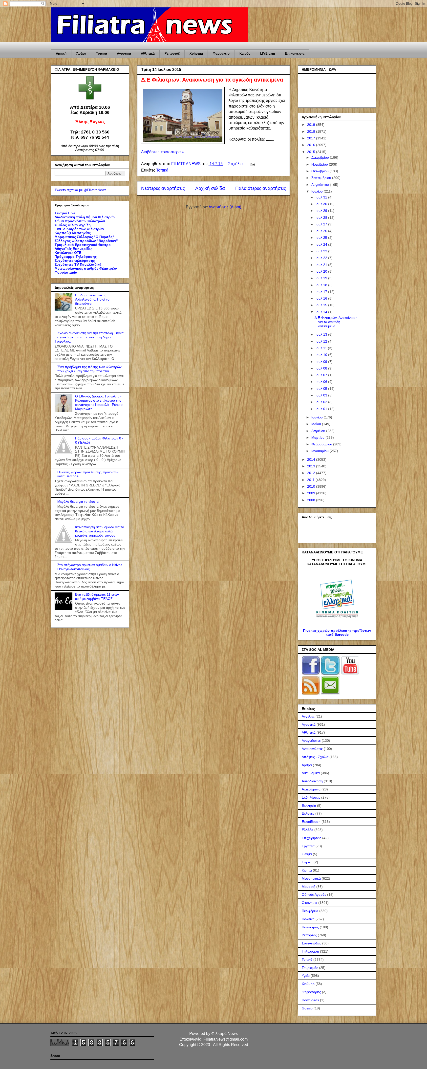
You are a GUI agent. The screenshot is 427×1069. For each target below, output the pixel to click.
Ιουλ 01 (322, 409)
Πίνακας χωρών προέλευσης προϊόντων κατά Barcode (337, 632)
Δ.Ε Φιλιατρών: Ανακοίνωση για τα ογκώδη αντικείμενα (212, 80)
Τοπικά (101, 53)
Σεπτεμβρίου (321, 178)
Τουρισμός (310, 968)
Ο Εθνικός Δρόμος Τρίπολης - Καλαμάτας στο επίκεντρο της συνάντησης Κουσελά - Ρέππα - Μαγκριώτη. (100, 402)
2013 (311, 466)
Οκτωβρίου (320, 171)
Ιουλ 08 (322, 368)
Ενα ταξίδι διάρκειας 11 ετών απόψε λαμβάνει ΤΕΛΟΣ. (97, 596)
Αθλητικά (148, 53)
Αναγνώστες (311, 740)
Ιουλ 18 (322, 285)
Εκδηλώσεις (311, 797)
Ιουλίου (317, 191)
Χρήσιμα (196, 53)
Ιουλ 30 (322, 204)
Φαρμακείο (221, 53)
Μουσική (308, 887)
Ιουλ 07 (322, 375)
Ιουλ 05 (322, 389)
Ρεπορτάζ (172, 53)
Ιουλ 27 (322, 224)
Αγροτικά (124, 53)
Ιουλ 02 (322, 402)
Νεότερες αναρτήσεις (163, 188)
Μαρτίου (318, 437)
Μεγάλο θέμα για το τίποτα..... (80, 501)
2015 (311, 152)
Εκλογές (308, 813)
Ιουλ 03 (322, 395)
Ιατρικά (307, 862)
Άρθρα (81, 53)
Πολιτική (308, 919)
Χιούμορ (308, 984)
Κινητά (307, 870)
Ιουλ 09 (322, 362)
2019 (311, 125)
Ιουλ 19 (322, 278)
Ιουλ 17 (322, 292)
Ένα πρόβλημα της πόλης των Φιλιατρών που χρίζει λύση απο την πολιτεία (89, 369)
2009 (311, 493)
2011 (311, 480)
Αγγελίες (308, 716)
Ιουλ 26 (322, 231)
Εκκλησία (309, 805)
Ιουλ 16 (322, 298)
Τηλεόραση (310, 951)
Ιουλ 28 (322, 217)
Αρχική (61, 53)
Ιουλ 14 (322, 312)
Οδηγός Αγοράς (314, 894)
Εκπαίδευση (311, 822)
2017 (311, 138)
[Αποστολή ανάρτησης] (252, 164)
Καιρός (244, 53)
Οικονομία (309, 903)
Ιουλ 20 (322, 271)
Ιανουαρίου (320, 451)
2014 (311, 459)
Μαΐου (316, 424)
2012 (311, 473)
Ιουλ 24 (322, 244)
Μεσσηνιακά (311, 878)
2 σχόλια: (236, 164)
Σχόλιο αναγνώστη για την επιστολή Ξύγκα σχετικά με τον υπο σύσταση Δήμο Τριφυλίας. (89, 337)
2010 (311, 486)
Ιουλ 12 (322, 341)
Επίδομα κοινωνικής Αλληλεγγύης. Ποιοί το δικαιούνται (92, 299)
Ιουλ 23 (322, 251)
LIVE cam (267, 53)
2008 (311, 500)
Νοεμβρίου (320, 164)
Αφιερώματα (311, 789)
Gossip (307, 1008)
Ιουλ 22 (322, 258)
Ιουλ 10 (322, 355)
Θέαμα (307, 854)
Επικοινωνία (294, 53)
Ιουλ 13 (322, 334)
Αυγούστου (320, 185)
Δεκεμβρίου (320, 157)
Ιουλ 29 (322, 211)
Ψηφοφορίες (311, 992)
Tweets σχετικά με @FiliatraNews (80, 190)
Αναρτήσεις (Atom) (225, 207)
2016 (311, 145)
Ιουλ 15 (322, 305)
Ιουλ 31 (322, 197)
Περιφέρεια (310, 911)
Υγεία (306, 976)
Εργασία (308, 846)
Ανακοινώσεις (312, 749)
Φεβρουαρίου (322, 444)
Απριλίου (318, 431)
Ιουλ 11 (322, 348)
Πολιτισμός (310, 927)
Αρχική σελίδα (210, 188)
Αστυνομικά (311, 773)
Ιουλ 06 (322, 382)
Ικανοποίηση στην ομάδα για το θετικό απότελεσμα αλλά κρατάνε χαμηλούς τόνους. (99, 531)
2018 (311, 131)
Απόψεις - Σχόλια (315, 757)
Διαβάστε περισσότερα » (162, 152)
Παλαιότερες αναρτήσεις (260, 188)
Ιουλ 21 (322, 265)
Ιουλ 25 (322, 238)
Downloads (310, 1000)
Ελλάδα (307, 830)
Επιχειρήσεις (311, 838)
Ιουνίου (317, 417)
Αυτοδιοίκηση (312, 781)
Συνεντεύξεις (311, 943)
